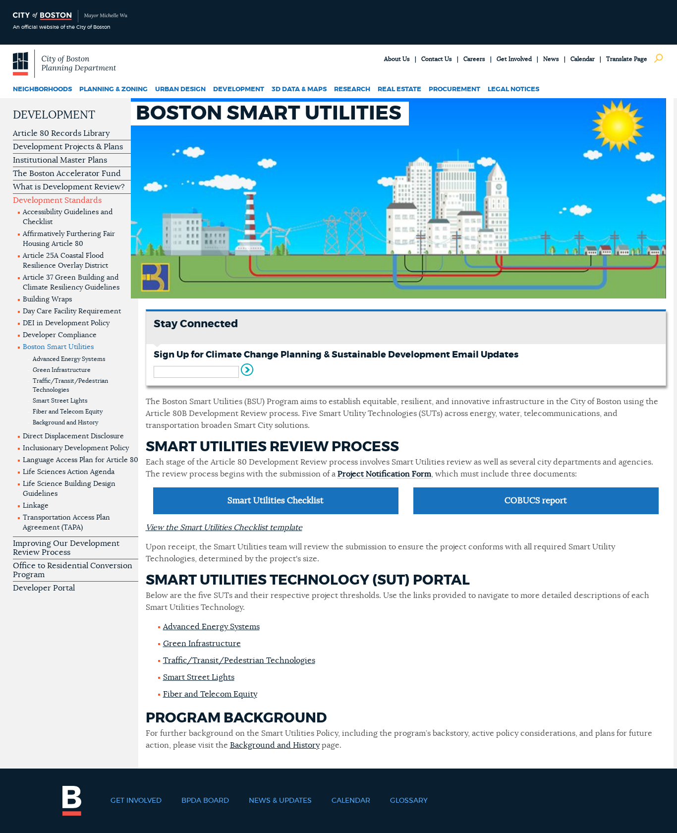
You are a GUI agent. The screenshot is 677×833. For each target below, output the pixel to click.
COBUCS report (536, 500)
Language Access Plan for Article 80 (80, 460)
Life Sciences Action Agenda (68, 472)
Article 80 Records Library (61, 133)
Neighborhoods (42, 89)
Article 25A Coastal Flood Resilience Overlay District (65, 260)
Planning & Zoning (113, 89)
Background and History (65, 422)
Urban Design (180, 89)
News (551, 59)
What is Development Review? (69, 187)
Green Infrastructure (62, 370)
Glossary (409, 800)
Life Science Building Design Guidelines (69, 488)
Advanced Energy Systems (69, 359)
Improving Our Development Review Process (66, 547)
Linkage (36, 505)
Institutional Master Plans (60, 160)
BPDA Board (205, 800)
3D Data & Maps (299, 89)
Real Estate (399, 89)
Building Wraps (47, 299)
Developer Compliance (60, 335)
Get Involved (514, 59)
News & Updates (280, 800)
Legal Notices (513, 89)
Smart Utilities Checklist (275, 500)
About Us (397, 59)
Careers (474, 59)
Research (352, 89)
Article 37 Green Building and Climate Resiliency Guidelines (71, 282)
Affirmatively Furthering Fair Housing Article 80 (69, 239)
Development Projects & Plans (68, 147)
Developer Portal (44, 588)
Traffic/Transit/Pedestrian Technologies (70, 385)
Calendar (582, 59)
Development (238, 89)
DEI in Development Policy (66, 323)
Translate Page (626, 59)
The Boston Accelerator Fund (67, 174)
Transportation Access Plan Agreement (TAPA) (66, 522)
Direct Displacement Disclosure (73, 436)
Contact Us (436, 59)
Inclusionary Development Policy (76, 448)
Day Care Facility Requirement (72, 311)
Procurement (454, 89)
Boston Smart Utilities (58, 347)
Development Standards (57, 200)
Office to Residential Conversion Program (72, 570)
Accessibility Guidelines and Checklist (68, 217)
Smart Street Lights (60, 401)
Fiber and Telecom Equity (68, 412)
